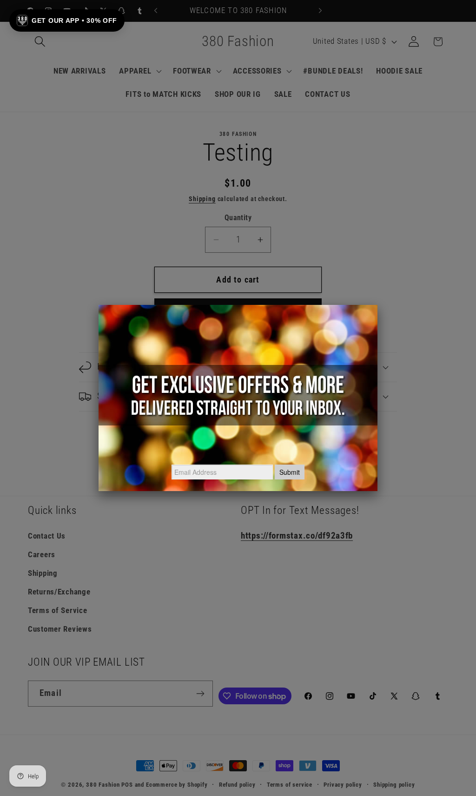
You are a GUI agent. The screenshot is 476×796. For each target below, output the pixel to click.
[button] (67, 20)
